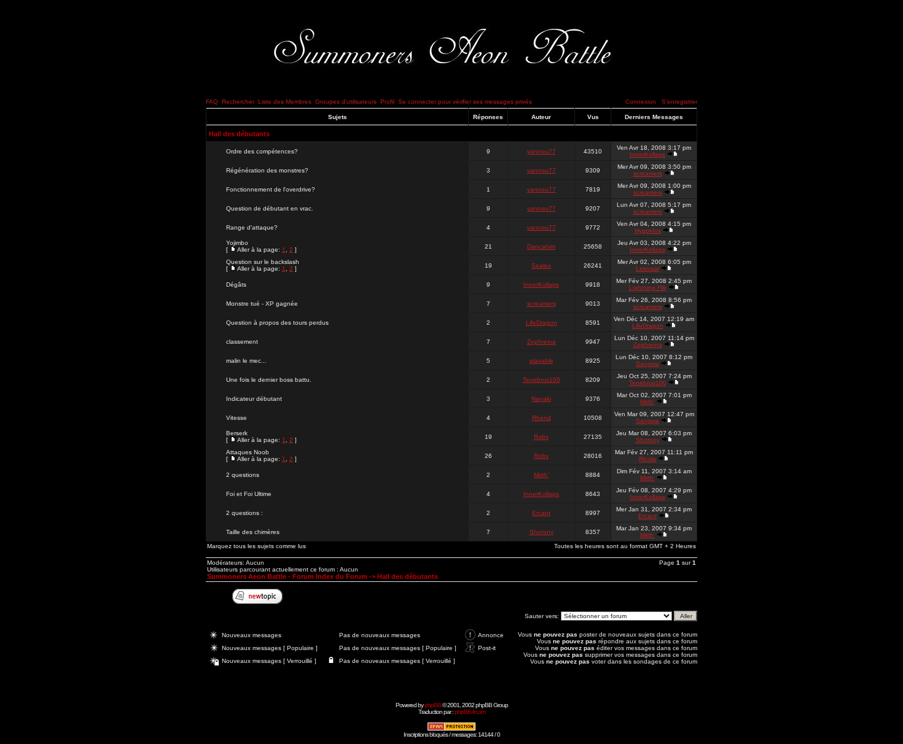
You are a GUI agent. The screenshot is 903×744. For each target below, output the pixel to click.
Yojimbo (237, 242)
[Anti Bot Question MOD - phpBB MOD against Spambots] (451, 729)
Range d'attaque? (252, 227)
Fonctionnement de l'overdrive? (270, 189)
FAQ (212, 101)
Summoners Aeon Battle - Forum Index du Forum (287, 576)
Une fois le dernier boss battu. (268, 379)
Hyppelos (648, 230)
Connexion (640, 101)
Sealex (541, 265)
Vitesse (236, 417)
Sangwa (647, 363)
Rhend (541, 417)
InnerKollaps (647, 154)
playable (541, 360)
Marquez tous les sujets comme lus (256, 546)
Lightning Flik (647, 287)
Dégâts (236, 284)
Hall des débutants (239, 134)
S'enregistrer (679, 101)
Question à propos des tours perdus (277, 322)
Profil (387, 101)
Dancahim (541, 246)
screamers (647, 173)
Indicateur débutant (254, 398)
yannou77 (541, 151)
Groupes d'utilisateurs (346, 101)
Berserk (237, 433)
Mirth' (647, 401)
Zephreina (541, 341)
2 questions (242, 474)
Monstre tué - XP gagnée (262, 303)
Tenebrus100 (541, 379)
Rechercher (238, 101)
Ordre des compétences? (262, 151)
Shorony (648, 439)
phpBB (432, 705)
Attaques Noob (247, 452)
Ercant (541, 513)
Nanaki (541, 398)
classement (242, 341)
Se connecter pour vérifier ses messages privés (465, 101)
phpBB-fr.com (470, 711)
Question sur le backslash (262, 261)
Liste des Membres (284, 101)
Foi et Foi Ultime (249, 493)
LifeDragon (541, 322)
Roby (541, 436)
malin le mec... (246, 360)
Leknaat (647, 268)
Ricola (647, 458)
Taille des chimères (253, 532)
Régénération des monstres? (267, 170)
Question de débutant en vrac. (269, 208)
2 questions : (244, 513)
